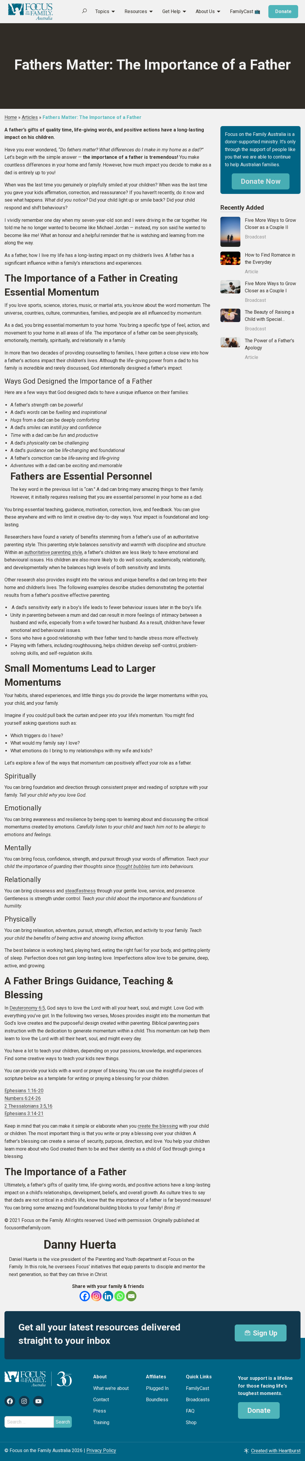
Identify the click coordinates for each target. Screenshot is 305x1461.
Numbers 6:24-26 (22, 1098)
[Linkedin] (108, 1296)
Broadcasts (198, 1399)
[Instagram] (96, 1296)
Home (10, 117)
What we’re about (111, 1388)
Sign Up (264, 1333)
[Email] (131, 1296)
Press (99, 1411)
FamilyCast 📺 (245, 11)
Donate (283, 11)
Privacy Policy (101, 1450)
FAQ (190, 1411)
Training (101, 1422)
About (100, 1377)
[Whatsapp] (119, 1296)
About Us (205, 11)
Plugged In (157, 1388)
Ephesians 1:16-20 (23, 1090)
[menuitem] (101, 11)
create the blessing (158, 1126)
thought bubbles (133, 866)
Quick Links (199, 1377)
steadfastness (80, 891)
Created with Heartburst (276, 1451)
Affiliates (156, 1377)
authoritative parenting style (53, 552)
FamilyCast (197, 1388)
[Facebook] (85, 1296)
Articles (30, 117)
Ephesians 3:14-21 (23, 1113)
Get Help (171, 11)
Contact (101, 1399)
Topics (102, 11)
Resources (136, 11)
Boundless (157, 1399)
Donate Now (261, 181)
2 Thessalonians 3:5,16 (28, 1106)
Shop (191, 1422)
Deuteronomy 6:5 (27, 1008)
